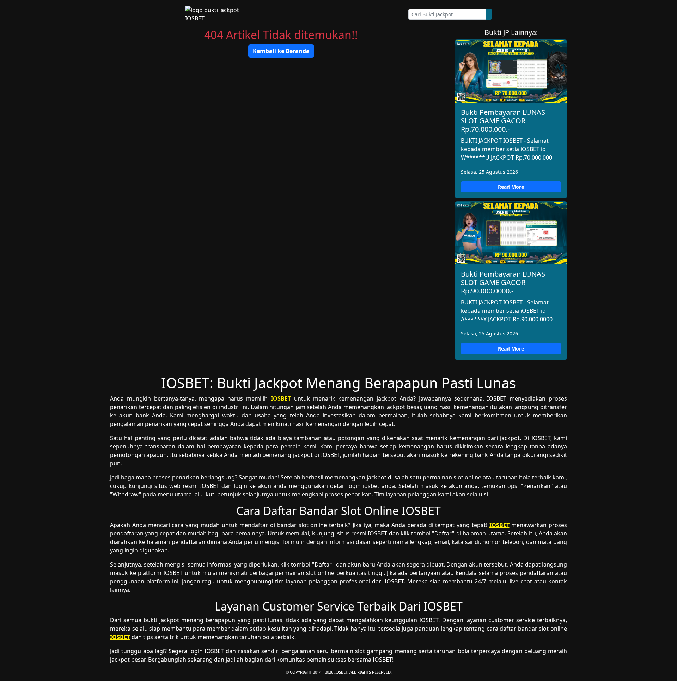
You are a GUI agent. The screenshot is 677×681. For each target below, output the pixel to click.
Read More (511, 187)
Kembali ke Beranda (281, 51)
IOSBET (281, 398)
